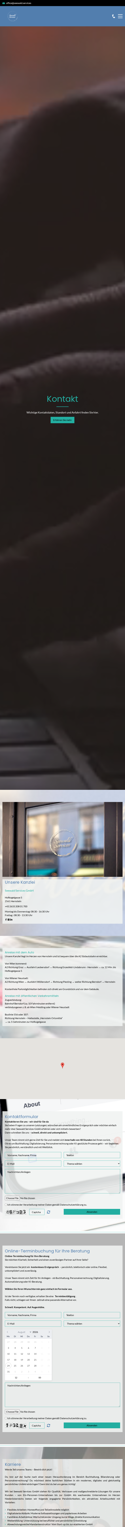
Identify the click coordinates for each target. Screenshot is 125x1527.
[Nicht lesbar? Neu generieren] (48, 1212)
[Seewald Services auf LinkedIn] (11, 919)
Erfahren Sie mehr (62, 419)
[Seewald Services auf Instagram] (8, 920)
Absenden (92, 1211)
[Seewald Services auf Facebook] (6, 920)
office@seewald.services (18, 3)
